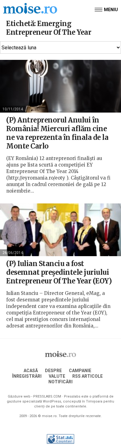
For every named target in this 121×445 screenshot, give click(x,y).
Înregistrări (27, 376)
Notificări (60, 381)
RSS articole (87, 376)
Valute (57, 376)
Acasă (31, 370)
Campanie (80, 370)
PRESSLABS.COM (47, 396)
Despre (53, 370)
